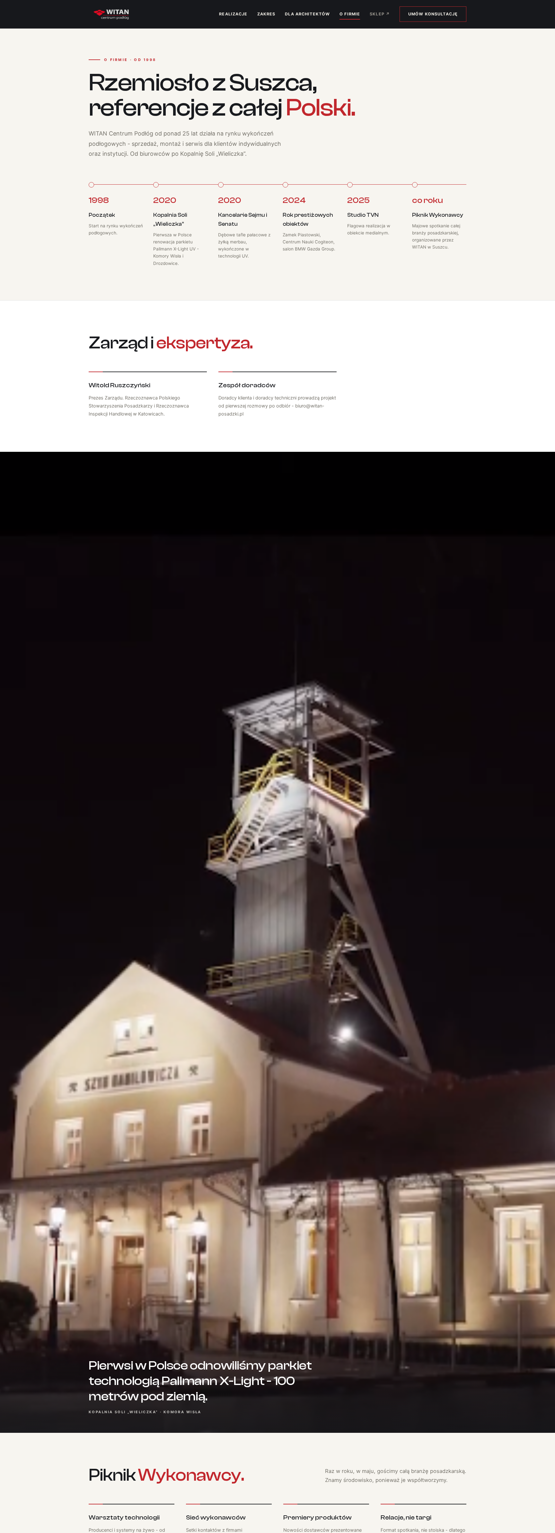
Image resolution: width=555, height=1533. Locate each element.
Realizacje (233, 14)
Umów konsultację (433, 14)
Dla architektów (307, 14)
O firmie (349, 14)
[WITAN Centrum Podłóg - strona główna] (111, 14)
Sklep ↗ (380, 14)
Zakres (266, 14)
